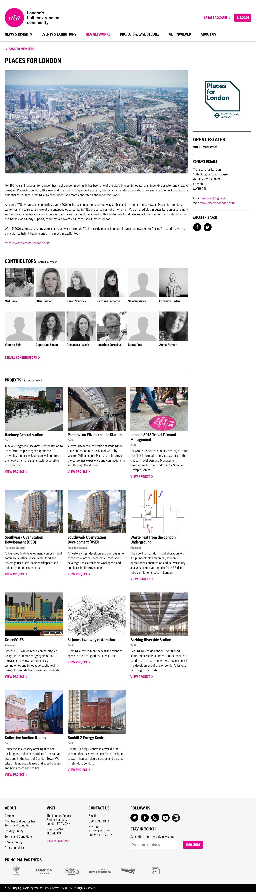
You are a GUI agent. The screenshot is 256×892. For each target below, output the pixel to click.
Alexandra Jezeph (78, 344)
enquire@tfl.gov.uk (214, 198)
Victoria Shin (13, 344)
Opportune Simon (47, 344)
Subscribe (193, 844)
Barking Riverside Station (150, 640)
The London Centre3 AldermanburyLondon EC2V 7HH (59, 819)
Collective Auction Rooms (25, 738)
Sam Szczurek (137, 301)
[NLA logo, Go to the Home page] (33, 17)
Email (92, 815)
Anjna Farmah (168, 344)
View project (15, 471)
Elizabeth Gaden (169, 301)
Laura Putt (135, 344)
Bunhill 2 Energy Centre (86, 738)
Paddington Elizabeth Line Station (95, 435)
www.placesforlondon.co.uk (217, 203)
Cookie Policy (13, 842)
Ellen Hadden (44, 301)
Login (244, 17)
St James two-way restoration (91, 640)
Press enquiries (15, 847)
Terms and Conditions (19, 836)
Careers (10, 815)
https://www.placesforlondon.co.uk (27, 243)
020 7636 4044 (99, 821)
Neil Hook (11, 301)
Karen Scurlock (76, 301)
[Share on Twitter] (208, 227)
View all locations (58, 841)
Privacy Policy (14, 831)
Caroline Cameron (108, 301)
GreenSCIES (14, 640)
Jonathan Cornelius (109, 344)
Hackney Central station (24, 435)
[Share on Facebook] (197, 227)
